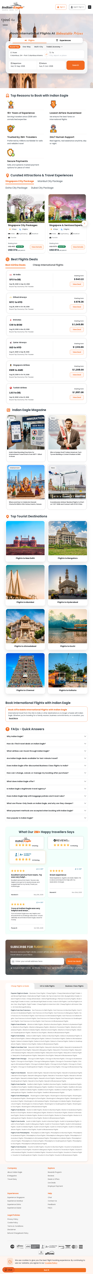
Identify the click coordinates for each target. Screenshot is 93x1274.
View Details (37, 247)
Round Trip (14, 47)
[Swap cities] (46, 54)
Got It (46, 1270)
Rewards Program (55, 1172)
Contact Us (52, 1201)
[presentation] (29, 40)
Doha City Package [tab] (16, 187)
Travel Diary (12, 1179)
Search (75, 65)
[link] (25, 541)
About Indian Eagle (14, 1172)
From (15, 52)
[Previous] (8, 223)
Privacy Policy (12, 1219)
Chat (50, 1197)
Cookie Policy (12, 1222)
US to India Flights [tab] (47, 986)
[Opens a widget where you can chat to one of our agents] (8, 1270)
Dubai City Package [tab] (42, 187)
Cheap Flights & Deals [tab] (20, 986)
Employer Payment (55, 1186)
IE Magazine (12, 1176)
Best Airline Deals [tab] (15, 265)
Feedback (52, 1204)
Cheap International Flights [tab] (48, 265)
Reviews (51, 1176)
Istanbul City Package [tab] (50, 181)
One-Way (27, 47)
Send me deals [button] (74, 961)
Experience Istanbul (15, 1201)
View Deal (77, 284)
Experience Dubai (14, 1208)
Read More (13, 718)
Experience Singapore (15, 1197)
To (53, 52)
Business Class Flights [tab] (74, 986)
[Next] (84, 223)
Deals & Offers (53, 1179)
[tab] (29, 40)
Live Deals (52, 1183)
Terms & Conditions (15, 1226)
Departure (17, 63)
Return (44, 63)
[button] (89, 7)
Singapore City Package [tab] (19, 181)
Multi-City (38, 47)
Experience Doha (14, 1204)
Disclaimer (11, 1229)
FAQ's (50, 1208)
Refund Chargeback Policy (17, 1233)
